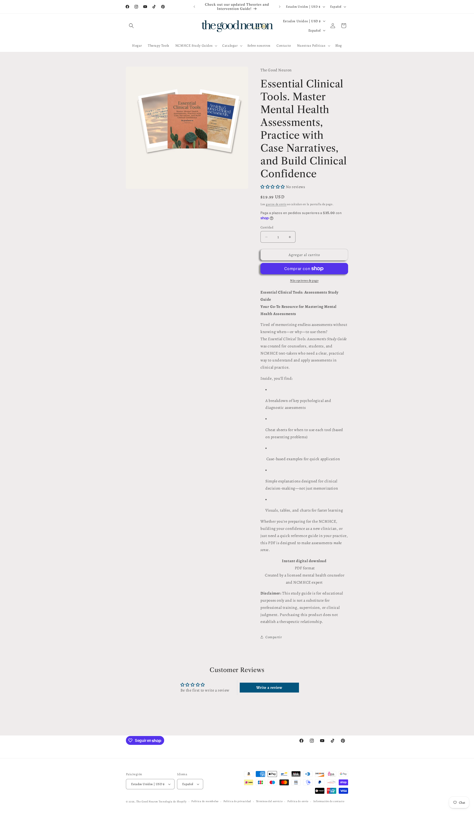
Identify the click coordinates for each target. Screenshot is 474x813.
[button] (131, 25)
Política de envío (297, 801)
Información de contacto (328, 801)
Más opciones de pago (304, 280)
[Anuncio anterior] (194, 6)
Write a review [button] (269, 687)
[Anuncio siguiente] (279, 6)
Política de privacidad (237, 801)
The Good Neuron (147, 801)
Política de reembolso (204, 801)
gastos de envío (276, 204)
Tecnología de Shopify (173, 801)
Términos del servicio (269, 801)
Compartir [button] (273, 637)
